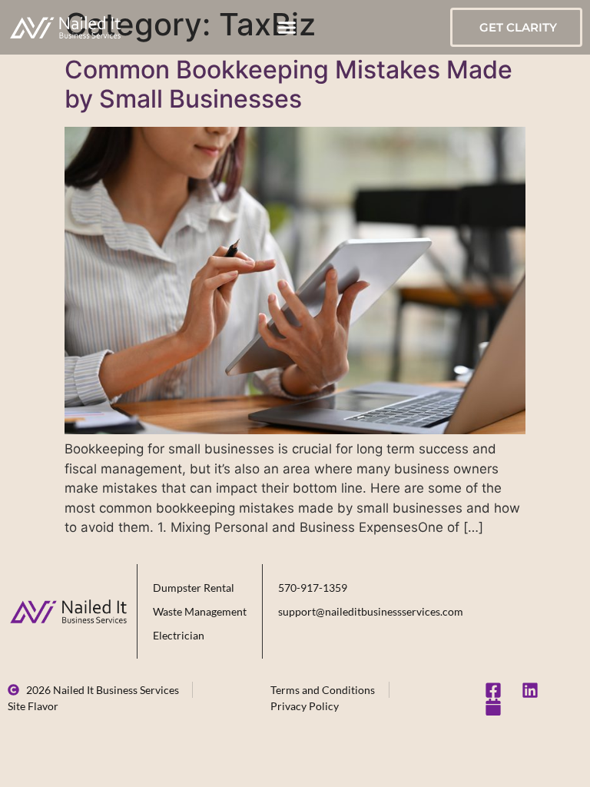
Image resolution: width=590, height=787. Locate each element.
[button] (286, 27)
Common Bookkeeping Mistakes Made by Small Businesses (288, 84)
